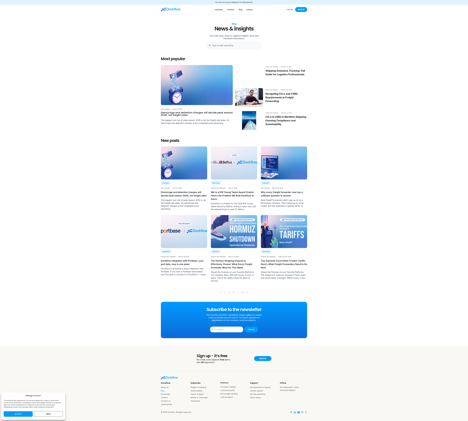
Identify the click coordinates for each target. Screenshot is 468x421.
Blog (162, 391)
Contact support (256, 391)
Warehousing (196, 391)
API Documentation (257, 394)
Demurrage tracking (229, 394)
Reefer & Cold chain (199, 397)
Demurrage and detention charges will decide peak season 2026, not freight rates (197, 114)
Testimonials (166, 404)
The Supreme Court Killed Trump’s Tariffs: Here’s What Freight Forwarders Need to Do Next (284, 264)
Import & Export (197, 394)
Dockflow (216, 183)
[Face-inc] (291, 412)
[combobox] (234, 45)
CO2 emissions (226, 397)
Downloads (165, 394)
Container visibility (228, 387)
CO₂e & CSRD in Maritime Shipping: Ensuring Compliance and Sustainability (286, 120)
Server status (255, 397)
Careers (164, 397)
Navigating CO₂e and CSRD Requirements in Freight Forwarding (281, 97)
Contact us (166, 401)
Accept (18, 414)
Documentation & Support (260, 387)
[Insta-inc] (302, 412)
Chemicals (195, 401)
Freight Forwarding (198, 387)
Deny (48, 414)
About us (164, 387)
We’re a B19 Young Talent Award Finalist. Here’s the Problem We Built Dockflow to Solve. (232, 195)
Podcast (165, 183)
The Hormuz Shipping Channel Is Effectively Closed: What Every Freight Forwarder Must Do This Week (231, 264)
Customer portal (227, 390)
